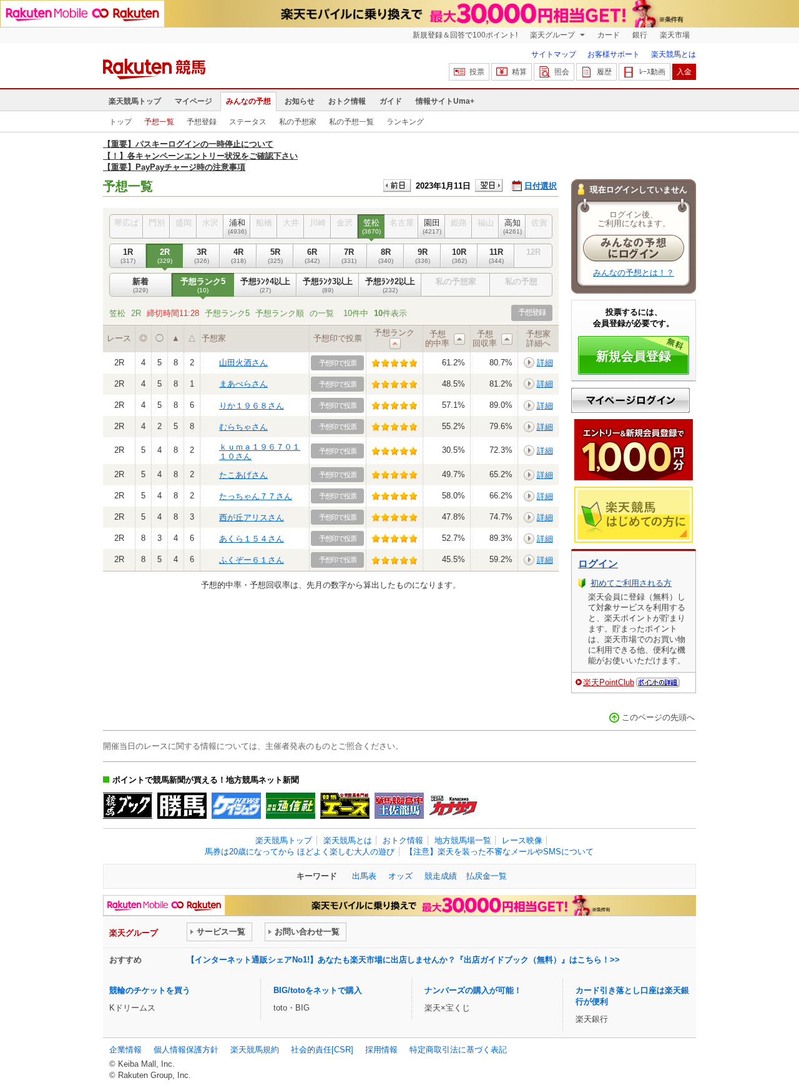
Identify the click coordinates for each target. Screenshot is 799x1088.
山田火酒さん (243, 362)
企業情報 (125, 1049)
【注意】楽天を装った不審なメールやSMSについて (499, 851)
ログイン (598, 563)
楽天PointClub (608, 682)
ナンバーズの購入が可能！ (473, 990)
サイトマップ (553, 54)
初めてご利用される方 (631, 583)
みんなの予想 (248, 101)
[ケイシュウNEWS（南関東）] (236, 806)
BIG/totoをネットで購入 (317, 990)
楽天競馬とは (673, 54)
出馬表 (364, 876)
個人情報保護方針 (186, 1049)
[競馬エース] (345, 806)
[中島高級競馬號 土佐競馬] (399, 806)
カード (608, 35)
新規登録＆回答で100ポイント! (465, 35)
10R (459, 255)
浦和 (237, 226)
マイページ (193, 101)
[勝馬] (182, 806)
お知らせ (300, 101)
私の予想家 (297, 121)
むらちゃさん (243, 427)
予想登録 (202, 121)
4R (238, 255)
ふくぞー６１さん (251, 560)
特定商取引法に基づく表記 (458, 1049)
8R (385, 255)
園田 (432, 226)
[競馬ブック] (127, 806)
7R (348, 255)
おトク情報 (347, 101)
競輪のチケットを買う (149, 990)
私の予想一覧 (351, 121)
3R (201, 255)
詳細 (545, 362)
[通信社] (290, 806)
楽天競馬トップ (135, 101)
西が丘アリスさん (251, 517)
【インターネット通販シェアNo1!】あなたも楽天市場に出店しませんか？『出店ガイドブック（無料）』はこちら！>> (403, 959)
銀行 (639, 35)
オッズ (400, 876)
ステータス (248, 121)
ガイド (391, 101)
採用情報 (381, 1049)
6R (312, 255)
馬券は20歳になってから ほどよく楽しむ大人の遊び (300, 851)
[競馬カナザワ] (453, 806)
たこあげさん (243, 475)
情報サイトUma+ (445, 101)
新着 (140, 285)
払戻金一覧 (486, 876)
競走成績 (440, 876)
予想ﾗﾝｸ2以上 (390, 285)
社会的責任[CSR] (322, 1049)
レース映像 (522, 840)
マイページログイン (630, 400)
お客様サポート (613, 54)
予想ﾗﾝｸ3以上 (328, 285)
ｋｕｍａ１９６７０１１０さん (259, 451)
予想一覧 (159, 121)
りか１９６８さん (251, 405)
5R (275, 255)
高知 (512, 226)
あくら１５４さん (251, 538)
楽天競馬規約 (254, 1049)
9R (422, 255)
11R (496, 255)
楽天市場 (675, 35)
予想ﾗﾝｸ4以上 (265, 285)
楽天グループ (553, 35)
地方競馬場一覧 (462, 840)
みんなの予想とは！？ (633, 272)
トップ (120, 121)
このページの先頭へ (658, 717)
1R (127, 255)
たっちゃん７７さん (255, 496)
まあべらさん (243, 383)
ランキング (405, 121)
